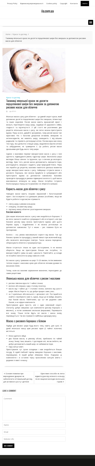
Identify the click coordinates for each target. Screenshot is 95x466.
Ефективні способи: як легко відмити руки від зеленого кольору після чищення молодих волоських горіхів (50, 377)
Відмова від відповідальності (31, 3)
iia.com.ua (47, 10)
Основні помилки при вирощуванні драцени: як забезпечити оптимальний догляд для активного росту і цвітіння (17, 377)
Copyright (63, 3)
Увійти (84, 3)
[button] (90, 22)
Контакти (74, 3)
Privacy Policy (12, 3)
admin (13, 111)
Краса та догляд (13, 97)
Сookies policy (51, 3)
